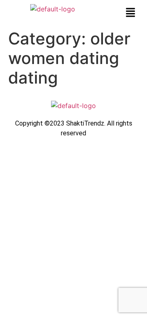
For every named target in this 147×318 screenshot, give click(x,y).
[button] (130, 13)
